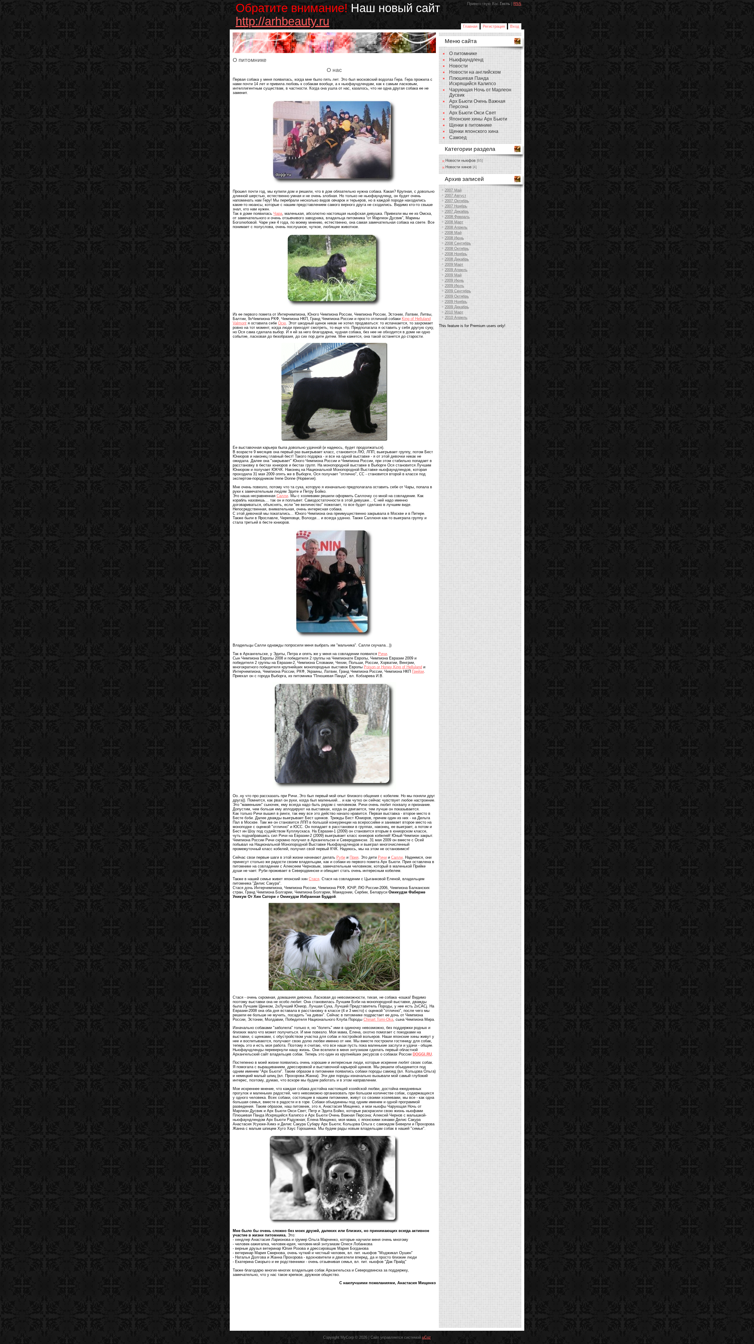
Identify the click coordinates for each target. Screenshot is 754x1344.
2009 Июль (454, 285)
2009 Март (454, 264)
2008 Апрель (456, 227)
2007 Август (455, 195)
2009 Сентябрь (458, 291)
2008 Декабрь (457, 259)
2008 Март (454, 222)
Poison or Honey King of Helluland (393, 667)
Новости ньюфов (460, 160)
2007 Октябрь (457, 201)
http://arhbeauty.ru (282, 21)
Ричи (382, 654)
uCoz (426, 1337)
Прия (354, 857)
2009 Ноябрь (456, 301)
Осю (282, 323)
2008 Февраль (457, 217)
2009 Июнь (454, 280)
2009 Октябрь (457, 296)
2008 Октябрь (457, 248)
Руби (340, 857)
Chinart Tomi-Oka (378, 1019)
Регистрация (494, 26)
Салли (282, 496)
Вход (514, 26)
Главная (470, 26)
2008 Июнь (454, 238)
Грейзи (418, 671)
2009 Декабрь (457, 307)
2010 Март (454, 312)
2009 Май (453, 275)
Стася (314, 879)
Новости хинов (458, 167)
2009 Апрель (456, 270)
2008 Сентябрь (458, 243)
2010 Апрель (456, 317)
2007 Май (453, 190)
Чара (277, 213)
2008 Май (453, 232)
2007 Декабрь (457, 211)
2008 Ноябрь (456, 254)
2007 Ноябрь (456, 206)
